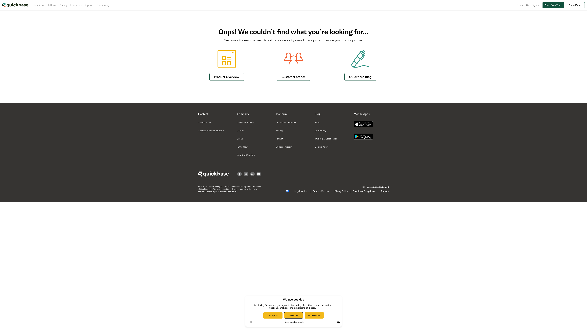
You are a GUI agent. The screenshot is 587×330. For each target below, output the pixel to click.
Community (103, 5)
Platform (51, 5)
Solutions (39, 5)
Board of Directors (246, 155)
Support (89, 5)
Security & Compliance (364, 191)
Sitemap (385, 191)
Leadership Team (245, 122)
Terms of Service (321, 191)
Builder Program (284, 146)
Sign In (535, 5)
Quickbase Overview (286, 122)
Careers (240, 130)
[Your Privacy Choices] (287, 191)
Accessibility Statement (378, 187)
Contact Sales (204, 122)
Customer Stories (293, 77)
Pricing (63, 5)
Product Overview (226, 77)
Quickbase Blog (360, 77)
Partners (280, 138)
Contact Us (523, 5)
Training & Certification (326, 138)
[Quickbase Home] (213, 174)
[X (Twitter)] (246, 174)
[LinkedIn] (252, 174)
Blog (317, 122)
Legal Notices (301, 191)
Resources (75, 5)
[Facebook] (239, 174)
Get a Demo (575, 5)
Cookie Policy (321, 146)
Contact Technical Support (211, 130)
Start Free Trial (553, 5)
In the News (242, 146)
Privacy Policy (341, 191)
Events (240, 138)
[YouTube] (259, 174)
